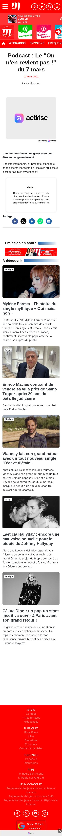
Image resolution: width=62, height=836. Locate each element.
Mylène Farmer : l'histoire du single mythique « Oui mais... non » (30, 308)
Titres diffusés (31, 717)
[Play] (4, 29)
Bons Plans (31, 732)
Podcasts (31, 759)
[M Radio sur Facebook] (17, 813)
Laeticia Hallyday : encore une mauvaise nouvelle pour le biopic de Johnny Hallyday (30, 539)
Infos (31, 736)
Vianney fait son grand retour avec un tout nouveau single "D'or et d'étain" (30, 458)
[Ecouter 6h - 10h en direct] (31, 251)
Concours (31, 744)
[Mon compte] (57, 6)
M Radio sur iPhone (31, 773)
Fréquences (31, 721)
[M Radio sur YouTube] (35, 813)
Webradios (17, 43)
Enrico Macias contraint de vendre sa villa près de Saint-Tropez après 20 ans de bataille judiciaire (29, 391)
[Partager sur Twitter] (22, 222)
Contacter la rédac (31, 748)
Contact (31, 713)
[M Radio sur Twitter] (26, 813)
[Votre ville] (34, 6)
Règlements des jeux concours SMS (31, 796)
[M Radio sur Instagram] (45, 813)
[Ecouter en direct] (42, 6)
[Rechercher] (49, 6)
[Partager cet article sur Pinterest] (31, 222)
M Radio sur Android (31, 777)
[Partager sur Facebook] (14, 222)
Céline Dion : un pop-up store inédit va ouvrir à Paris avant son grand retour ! (30, 615)
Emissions (37, 43)
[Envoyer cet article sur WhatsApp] (39, 222)
